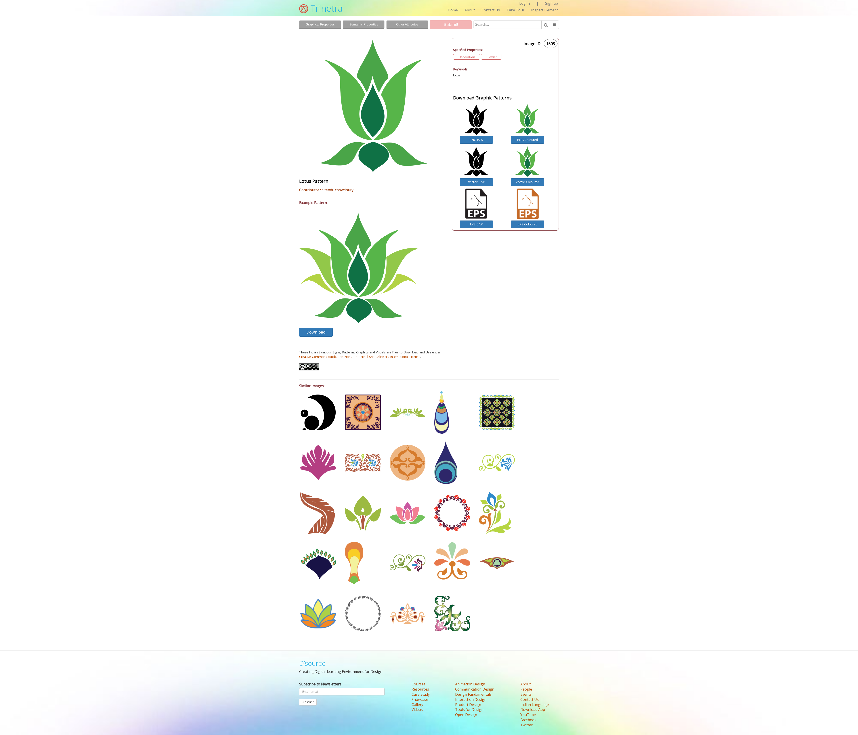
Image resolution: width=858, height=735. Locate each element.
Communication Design (474, 689)
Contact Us (491, 10)
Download (316, 332)
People (526, 689)
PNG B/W (476, 140)
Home (453, 10)
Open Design (466, 714)
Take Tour (515, 10)
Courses (418, 684)
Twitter (526, 724)
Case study (421, 694)
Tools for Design (469, 709)
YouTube (528, 714)
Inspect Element (544, 10)
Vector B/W (476, 182)
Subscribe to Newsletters (320, 684)
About (470, 10)
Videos (417, 709)
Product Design (468, 704)
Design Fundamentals (473, 694)
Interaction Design (470, 699)
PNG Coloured (527, 140)
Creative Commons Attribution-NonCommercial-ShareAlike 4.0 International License (359, 357)
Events (526, 694)
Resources (420, 689)
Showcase (420, 699)
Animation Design (470, 684)
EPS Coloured (527, 224)
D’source (312, 663)
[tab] (320, 25)
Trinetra (325, 8)
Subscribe (308, 702)
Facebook (528, 719)
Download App (532, 709)
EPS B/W (476, 224)
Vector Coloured (527, 182)
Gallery (417, 704)
